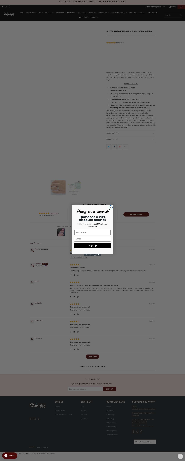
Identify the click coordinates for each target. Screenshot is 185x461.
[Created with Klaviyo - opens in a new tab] (92, 255)
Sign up (92, 245)
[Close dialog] (111, 207)
